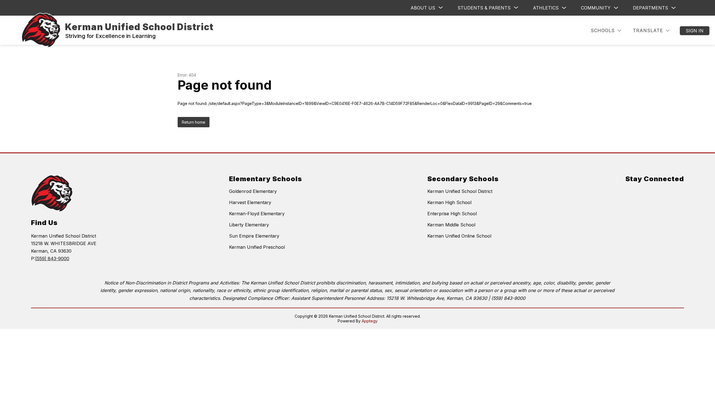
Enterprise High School (452, 213)
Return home (193, 122)
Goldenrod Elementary (253, 191)
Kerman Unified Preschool (257, 247)
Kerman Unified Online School (459, 236)
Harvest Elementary (250, 202)
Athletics (546, 8)
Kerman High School (449, 202)
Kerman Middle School (451, 225)
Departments (650, 8)
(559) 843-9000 (52, 258)
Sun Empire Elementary (254, 236)
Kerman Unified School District (459, 191)
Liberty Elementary (249, 225)
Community (596, 8)
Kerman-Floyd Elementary (257, 213)
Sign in (695, 31)
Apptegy (370, 321)
